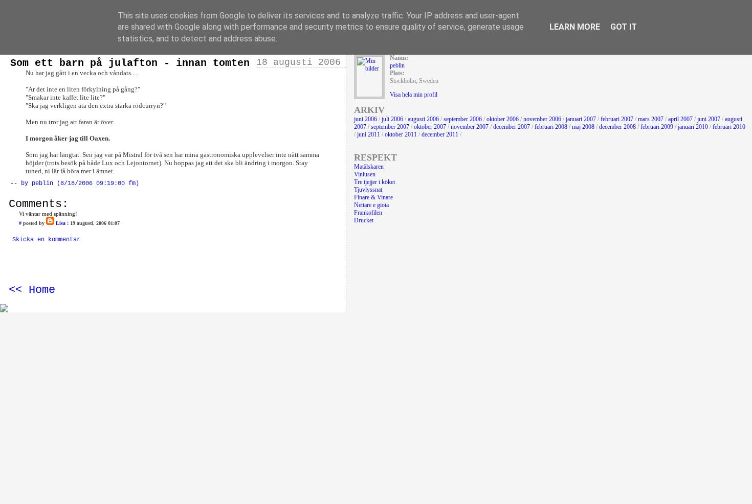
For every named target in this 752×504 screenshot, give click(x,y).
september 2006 (463, 119)
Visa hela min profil (413, 94)
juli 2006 (392, 119)
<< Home (32, 289)
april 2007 (680, 119)
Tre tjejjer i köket (374, 182)
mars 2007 (650, 119)
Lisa (60, 223)
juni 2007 (708, 119)
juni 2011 (368, 134)
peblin (397, 65)
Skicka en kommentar (46, 239)
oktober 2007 (430, 126)
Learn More (574, 27)
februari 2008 (551, 126)
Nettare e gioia (371, 205)
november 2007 (470, 126)
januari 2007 (581, 119)
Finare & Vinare (373, 197)
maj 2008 (583, 126)
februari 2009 (656, 126)
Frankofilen (368, 212)
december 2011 (440, 134)
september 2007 (390, 126)
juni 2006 (365, 119)
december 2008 (617, 126)
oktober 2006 (502, 119)
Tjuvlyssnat (368, 189)
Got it (623, 27)
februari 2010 (729, 126)
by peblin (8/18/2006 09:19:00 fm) (80, 183)
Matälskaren (369, 166)
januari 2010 (693, 126)
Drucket (363, 220)
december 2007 (511, 126)
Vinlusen (364, 174)
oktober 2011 (401, 134)
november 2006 (542, 119)
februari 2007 (617, 119)
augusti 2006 (423, 119)
